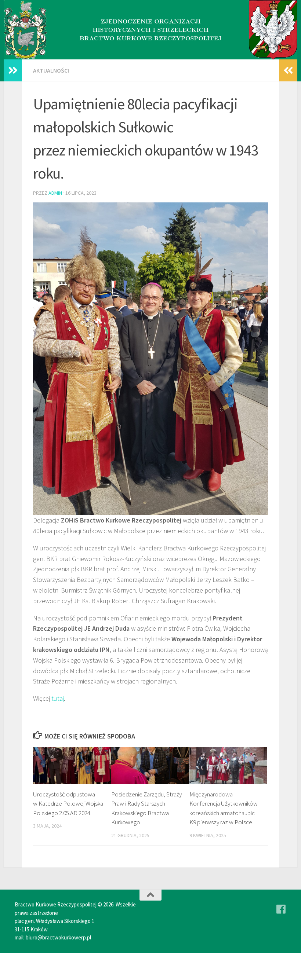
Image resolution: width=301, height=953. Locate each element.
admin (55, 193)
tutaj (57, 698)
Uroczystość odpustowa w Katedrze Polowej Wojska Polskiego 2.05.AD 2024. (68, 803)
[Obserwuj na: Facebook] (281, 909)
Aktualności (51, 70)
